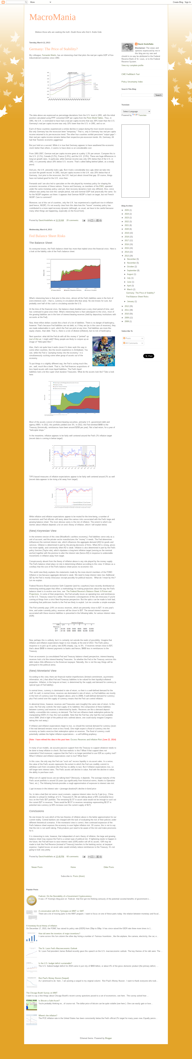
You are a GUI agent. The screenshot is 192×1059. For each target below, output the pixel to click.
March (130, 289)
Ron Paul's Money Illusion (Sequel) (54, 978)
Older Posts (109, 867)
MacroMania (52, 17)
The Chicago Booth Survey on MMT (41, 993)
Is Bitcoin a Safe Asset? (49, 1001)
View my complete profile (132, 65)
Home (73, 867)
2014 (127, 252)
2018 (127, 237)
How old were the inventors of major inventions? (59, 933)
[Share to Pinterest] (100, 220)
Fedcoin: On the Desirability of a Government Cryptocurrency (65, 896)
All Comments (131, 343)
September (132, 270)
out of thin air (35, 339)
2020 (127, 229)
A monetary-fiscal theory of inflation (41, 926)
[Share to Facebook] (97, 220)
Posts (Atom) (79, 876)
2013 (127, 256)
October (131, 266)
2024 (127, 214)
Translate (142, 115)
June (129, 282)
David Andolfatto (145, 44)
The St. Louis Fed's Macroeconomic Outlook (58, 948)
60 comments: (73, 856)
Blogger (108, 1038)
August (130, 274)
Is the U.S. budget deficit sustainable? (55, 963)
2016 (127, 244)
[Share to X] (94, 220)
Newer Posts (37, 867)
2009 (127, 318)
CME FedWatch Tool (131, 74)
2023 (127, 218)
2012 (127, 306)
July (129, 278)
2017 (127, 240)
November (131, 263)
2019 (127, 233)
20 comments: (73, 220)
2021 (127, 225)
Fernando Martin (49, 55)
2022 (127, 221)
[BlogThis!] (91, 220)
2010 (127, 314)
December (131, 259)
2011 (127, 310)
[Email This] (89, 220)
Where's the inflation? (48, 1015)
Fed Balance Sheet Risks (47, 236)
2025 (127, 210)
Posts (128, 338)
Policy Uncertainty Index (132, 82)
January (131, 301)
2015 (127, 248)
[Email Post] (83, 220)
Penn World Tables (95, 118)
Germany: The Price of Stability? (53, 49)
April (129, 286)
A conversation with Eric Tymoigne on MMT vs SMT (61, 911)
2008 (127, 321)
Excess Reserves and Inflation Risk (86, 739)
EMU (101, 186)
